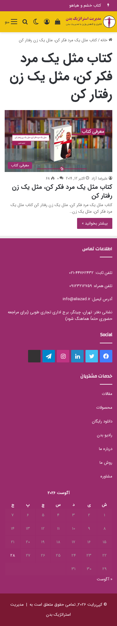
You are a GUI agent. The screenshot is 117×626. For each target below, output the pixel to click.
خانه (104, 40)
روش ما (106, 462)
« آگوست (104, 579)
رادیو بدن (104, 435)
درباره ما (105, 449)
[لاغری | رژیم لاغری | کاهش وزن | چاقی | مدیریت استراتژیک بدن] (90, 22)
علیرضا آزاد (99, 178)
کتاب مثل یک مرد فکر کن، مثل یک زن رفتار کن (62, 191)
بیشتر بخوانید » (95, 223)
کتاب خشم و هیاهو (85, 5)
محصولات (104, 407)
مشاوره (106, 476)
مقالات (107, 394)
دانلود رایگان (102, 421)
